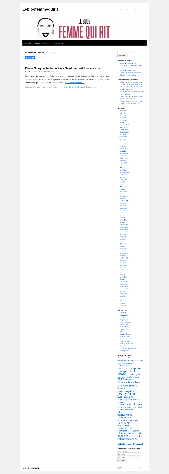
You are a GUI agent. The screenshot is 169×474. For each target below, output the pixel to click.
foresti (139, 382)
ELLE (121, 379)
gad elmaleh (123, 385)
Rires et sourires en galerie (128, 348)
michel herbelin (124, 412)
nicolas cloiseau (124, 417)
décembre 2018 (124, 125)
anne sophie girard (125, 362)
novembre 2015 (124, 198)
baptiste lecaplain (129, 368)
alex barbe (132, 360)
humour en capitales (126, 390)
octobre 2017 (124, 158)
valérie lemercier (127, 439)
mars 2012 (123, 303)
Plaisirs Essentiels (125, 341)
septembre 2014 (125, 232)
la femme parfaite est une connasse (128, 400)
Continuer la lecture (74, 82)
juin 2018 (123, 139)
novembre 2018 (124, 127)
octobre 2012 (124, 286)
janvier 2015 (123, 222)
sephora (123, 435)
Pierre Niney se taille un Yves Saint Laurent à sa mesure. (63, 68)
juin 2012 (123, 296)
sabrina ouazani (124, 433)
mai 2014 (122, 241)
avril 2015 (123, 215)
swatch (131, 436)
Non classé (123, 339)
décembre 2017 (124, 153)
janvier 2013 (123, 279)
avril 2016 (123, 187)
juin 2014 (123, 239)
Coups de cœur (124, 320)
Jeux (121, 331)
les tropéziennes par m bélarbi (131, 407)
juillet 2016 (123, 179)
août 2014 (123, 234)
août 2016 (123, 177)
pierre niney (57, 87)
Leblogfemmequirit (40, 9)
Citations (122, 317)
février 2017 (123, 170)
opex (136, 420)
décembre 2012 (124, 282)
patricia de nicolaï (125, 425)
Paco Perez (124, 422)
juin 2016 (123, 182)
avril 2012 (123, 301)
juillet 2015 (123, 208)
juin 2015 (123, 210)
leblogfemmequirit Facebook (130, 444)
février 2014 (123, 248)
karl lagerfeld (125, 396)
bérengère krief (126, 371)
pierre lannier (123, 430)
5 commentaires (91, 87)
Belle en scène (124, 315)
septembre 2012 (125, 289)
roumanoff (134, 430)
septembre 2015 (125, 203)
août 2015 (123, 206)
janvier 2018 (123, 151)
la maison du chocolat (130, 404)
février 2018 (123, 148)
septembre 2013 (125, 260)
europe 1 (128, 379)
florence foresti (126, 382)
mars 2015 (123, 217)
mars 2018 (123, 146)
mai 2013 (122, 270)
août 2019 (123, 113)
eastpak (125, 376)
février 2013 (123, 277)
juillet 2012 (123, 293)
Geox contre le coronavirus (128, 63)
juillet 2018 (123, 137)
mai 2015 (122, 213)
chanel (123, 373)
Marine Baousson (125, 409)
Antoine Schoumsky (123, 365)
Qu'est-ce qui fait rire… (127, 343)
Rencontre (38, 87)
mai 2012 (122, 298)
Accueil (28, 43)
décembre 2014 (124, 225)
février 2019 (123, 120)
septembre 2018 (125, 132)
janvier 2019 (123, 122)
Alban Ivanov (123, 360)
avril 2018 (123, 144)
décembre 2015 (124, 196)
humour (122, 388)
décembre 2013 (124, 253)
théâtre (139, 436)
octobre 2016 (124, 175)
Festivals (122, 329)
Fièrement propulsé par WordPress (131, 468)
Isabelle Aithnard (51, 71)
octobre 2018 (124, 129)
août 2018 (123, 134)
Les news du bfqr (125, 334)
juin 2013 (123, 267)
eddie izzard (134, 376)
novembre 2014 (124, 227)
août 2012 (123, 291)
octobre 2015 (124, 201)
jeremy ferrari (127, 393)
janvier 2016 (123, 194)
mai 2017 (122, 165)
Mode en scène (124, 336)
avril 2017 (123, 167)
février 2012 (123, 305)
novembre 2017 (124, 156)
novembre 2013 (124, 255)
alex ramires (139, 360)
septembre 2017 (125, 160)
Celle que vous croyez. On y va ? (130, 75)
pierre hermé (125, 428)
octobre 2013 (124, 258)
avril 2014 (123, 244)
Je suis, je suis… (58, 43)
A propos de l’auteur (41, 43)
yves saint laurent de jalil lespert (73, 87)
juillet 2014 (123, 236)
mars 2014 (123, 246)
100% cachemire (122, 358)
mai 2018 (122, 141)
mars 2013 (123, 274)
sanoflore (140, 433)
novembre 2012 (124, 284)
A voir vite (123, 312)
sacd (133, 433)
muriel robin (125, 414)
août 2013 (123, 263)
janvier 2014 (123, 251)
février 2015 (123, 220)
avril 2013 (123, 272)
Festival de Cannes (125, 327)
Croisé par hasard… (126, 322)
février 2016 (123, 191)
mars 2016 (123, 189)
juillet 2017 (123, 163)
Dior (120, 376)
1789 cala (130, 358)
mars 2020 (123, 110)
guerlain (133, 385)
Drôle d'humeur (124, 324)
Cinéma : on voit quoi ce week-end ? (131, 72)
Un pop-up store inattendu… (129, 70)
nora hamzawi (126, 420)
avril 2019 (123, 115)
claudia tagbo (134, 374)
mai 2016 (122, 184)
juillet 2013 (123, 265)
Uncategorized (124, 350)
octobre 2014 (124, 229)
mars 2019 (123, 118)
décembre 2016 (124, 172)
